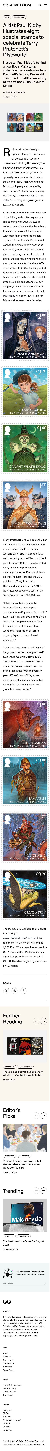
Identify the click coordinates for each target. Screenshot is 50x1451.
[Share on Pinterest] (15, 991)
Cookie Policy (9, 1391)
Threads (7, 1426)
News (7, 17)
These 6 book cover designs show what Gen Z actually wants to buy (23, 1073)
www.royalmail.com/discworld (20, 938)
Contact (6, 1357)
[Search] (40, 5)
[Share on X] (6, 991)
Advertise (7, 1367)
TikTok (6, 1413)
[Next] (44, 1021)
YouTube (7, 1416)
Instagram (7, 1410)
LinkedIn (7, 1423)
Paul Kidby (24, 62)
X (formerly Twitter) (12, 1420)
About (6, 1353)
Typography (23, 1236)
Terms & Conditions (12, 1385)
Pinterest (7, 1430)
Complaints (8, 1395)
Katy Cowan (19, 92)
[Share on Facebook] (23, 991)
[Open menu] (45, 5)
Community (8, 1360)
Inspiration (9, 1067)
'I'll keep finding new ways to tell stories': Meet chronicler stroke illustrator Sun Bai (22, 1164)
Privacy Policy (9, 1388)
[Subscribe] (44, 1283)
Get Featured (9, 1363)
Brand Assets (9, 1370)
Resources (9, 1236)
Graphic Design (25, 1067)
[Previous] (36, 1021)
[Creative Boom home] (17, 5)
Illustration (19, 17)
